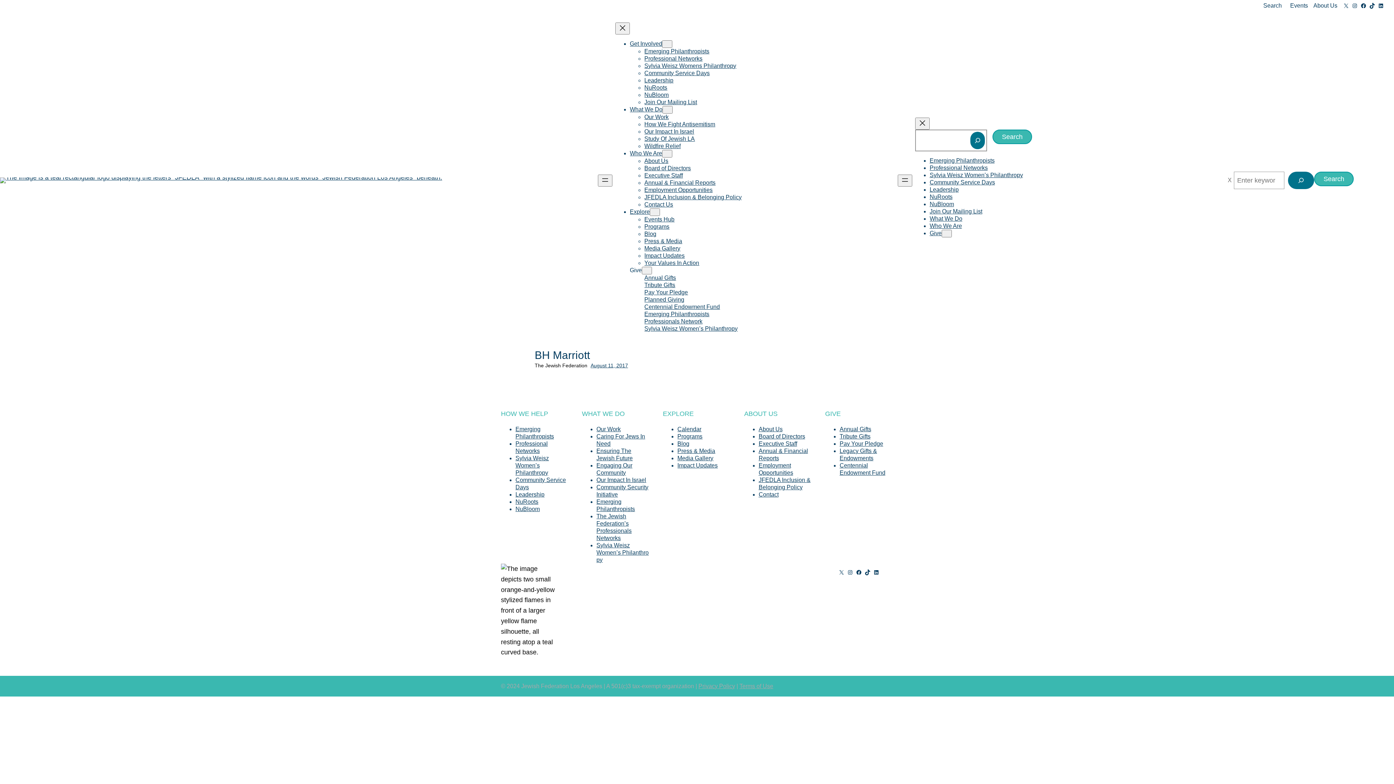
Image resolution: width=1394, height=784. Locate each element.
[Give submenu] (647, 270)
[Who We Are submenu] (667, 154)
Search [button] (1272, 6)
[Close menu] (622, 28)
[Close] (1230, 180)
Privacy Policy (716, 686)
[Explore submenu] (655, 212)
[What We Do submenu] (668, 110)
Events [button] (1299, 6)
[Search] (977, 140)
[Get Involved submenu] (667, 44)
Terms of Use (756, 686)
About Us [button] (1325, 6)
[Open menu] (605, 181)
